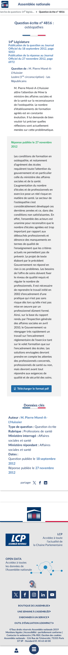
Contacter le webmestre (19, 635)
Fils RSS (36, 635)
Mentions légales (14, 632)
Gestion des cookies (51, 635)
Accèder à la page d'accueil (4, 4)
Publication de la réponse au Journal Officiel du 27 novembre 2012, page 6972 (30, 58)
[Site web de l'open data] (34, 564)
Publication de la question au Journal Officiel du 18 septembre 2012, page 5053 (31, 48)
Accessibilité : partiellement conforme (43, 632)
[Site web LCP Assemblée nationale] (34, 539)
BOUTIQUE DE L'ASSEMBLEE (33, 606)
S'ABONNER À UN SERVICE (33, 617)
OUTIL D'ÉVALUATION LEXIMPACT (33, 623)
